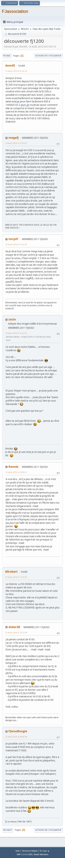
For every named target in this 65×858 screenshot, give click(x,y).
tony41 (13, 239)
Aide (18, 850)
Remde (13, 467)
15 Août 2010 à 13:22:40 (16, 632)
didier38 (14, 627)
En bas (6, 55)
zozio (12, 319)
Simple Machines (41, 854)
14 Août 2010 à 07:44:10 (16, 71)
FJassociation (15, 11)
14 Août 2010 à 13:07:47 (16, 244)
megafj (13, 138)
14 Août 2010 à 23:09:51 (16, 472)
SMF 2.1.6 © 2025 (24, 854)
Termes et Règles (30, 850)
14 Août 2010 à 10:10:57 (16, 143)
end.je (15, 101)
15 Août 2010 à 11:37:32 (16, 577)
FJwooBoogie (17, 731)
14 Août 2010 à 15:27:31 (16, 333)
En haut (7, 830)
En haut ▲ (45, 850)
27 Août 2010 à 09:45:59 (16, 736)
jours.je (25, 105)
